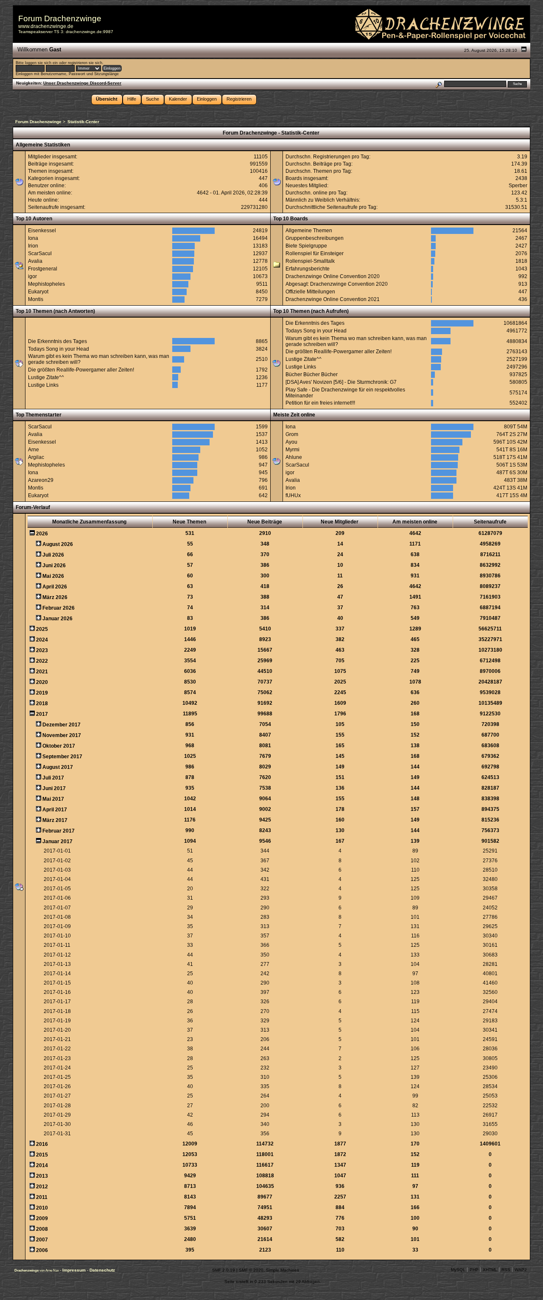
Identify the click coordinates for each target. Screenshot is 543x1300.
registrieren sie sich (85, 63)
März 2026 (54, 597)
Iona (33, 238)
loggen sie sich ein (41, 63)
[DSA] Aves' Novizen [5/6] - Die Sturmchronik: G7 (341, 382)
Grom (291, 434)
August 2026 (57, 544)
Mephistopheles (46, 284)
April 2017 (54, 810)
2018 (42, 703)
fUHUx (293, 495)
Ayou (291, 442)
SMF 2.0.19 (223, 1270)
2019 (42, 693)
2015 (42, 1155)
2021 (42, 672)
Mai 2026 (53, 576)
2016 (42, 1144)
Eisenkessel (42, 231)
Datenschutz (102, 1270)
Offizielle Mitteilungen (310, 292)
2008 (42, 1229)
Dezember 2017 (61, 725)
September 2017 (62, 757)
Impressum (74, 1270)
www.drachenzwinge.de (45, 26)
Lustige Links (43, 385)
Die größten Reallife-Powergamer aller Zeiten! (81, 370)
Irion (33, 246)
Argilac (36, 457)
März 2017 (54, 820)
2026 (42, 534)
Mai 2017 (53, 799)
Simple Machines (282, 1270)
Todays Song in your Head (58, 349)
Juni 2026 (54, 565)
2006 (42, 1250)
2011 (42, 1197)
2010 (42, 1208)
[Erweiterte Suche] (438, 84)
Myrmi (292, 450)
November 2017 (61, 735)
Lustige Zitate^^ (46, 377)
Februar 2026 (58, 608)
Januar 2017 (57, 841)
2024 (42, 640)
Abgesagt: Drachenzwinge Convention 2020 (336, 284)
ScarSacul (40, 253)
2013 (42, 1176)
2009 (42, 1218)
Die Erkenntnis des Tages (57, 341)
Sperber (518, 186)
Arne (33, 450)
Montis (35, 299)
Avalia (35, 261)
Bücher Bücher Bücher (311, 374)
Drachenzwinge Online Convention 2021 (332, 299)
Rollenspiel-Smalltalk (310, 261)
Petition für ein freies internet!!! (320, 403)
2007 (42, 1240)
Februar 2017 (58, 831)
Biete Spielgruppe (306, 246)
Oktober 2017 (58, 746)
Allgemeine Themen (308, 231)
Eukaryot (38, 292)
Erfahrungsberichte (307, 269)
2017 (42, 714)
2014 (42, 1165)
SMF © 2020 (251, 1270)
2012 (42, 1187)
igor (32, 276)
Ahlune (293, 457)
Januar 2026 (57, 619)
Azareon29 (40, 480)
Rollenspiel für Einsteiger (314, 253)
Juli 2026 (53, 555)
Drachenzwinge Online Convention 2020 (332, 276)
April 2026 (54, 587)
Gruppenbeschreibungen (314, 238)
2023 (42, 650)
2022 (42, 661)
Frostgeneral (42, 269)
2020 (42, 682)
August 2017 (57, 767)
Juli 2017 (53, 778)
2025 (42, 629)
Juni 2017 (54, 788)
